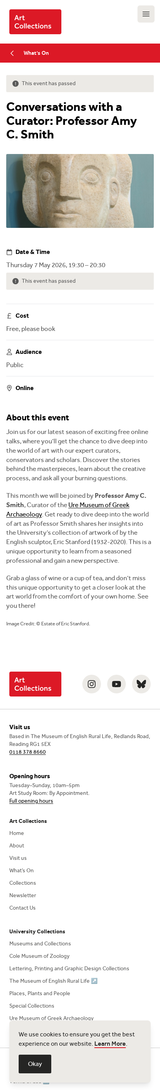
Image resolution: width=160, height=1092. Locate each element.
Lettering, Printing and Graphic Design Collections (69, 968)
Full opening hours (31, 801)
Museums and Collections (40, 943)
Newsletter (22, 895)
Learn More (110, 1043)
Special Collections (31, 1006)
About (16, 845)
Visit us (18, 858)
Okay (35, 1064)
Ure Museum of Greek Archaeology (51, 1018)
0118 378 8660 (27, 752)
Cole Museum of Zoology (39, 956)
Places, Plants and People (39, 993)
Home (16, 833)
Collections (22, 883)
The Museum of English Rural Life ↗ (53, 981)
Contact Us (22, 908)
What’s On (36, 53)
